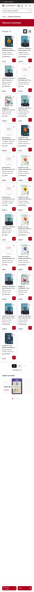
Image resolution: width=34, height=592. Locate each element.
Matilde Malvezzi (23, 52)
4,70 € (4, 61)
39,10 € (20, 91)
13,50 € (20, 61)
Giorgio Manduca (7, 52)
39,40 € (20, 240)
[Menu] (3, 6)
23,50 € (20, 299)
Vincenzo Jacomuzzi (7, 54)
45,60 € (4, 150)
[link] (18, 5)
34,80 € (20, 180)
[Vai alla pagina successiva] (25, 365)
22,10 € (4, 299)
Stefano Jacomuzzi (23, 84)
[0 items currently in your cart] (30, 6)
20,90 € (4, 329)
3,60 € (4, 91)
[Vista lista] (30, 31)
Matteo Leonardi (6, 82)
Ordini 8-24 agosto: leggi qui (17, 1)
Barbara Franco (6, 84)
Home (4, 17)
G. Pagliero (5, 142)
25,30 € (20, 329)
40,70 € (20, 210)
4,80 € (4, 180)
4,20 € (4, 240)
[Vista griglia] (25, 31)
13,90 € (4, 121)
